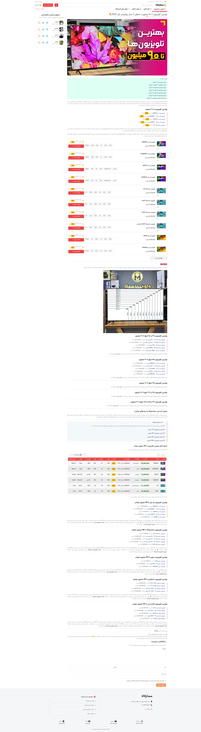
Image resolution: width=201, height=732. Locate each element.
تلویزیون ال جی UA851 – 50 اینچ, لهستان (155, 350)
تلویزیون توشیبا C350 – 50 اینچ (157, 345)
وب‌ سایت (163, 674)
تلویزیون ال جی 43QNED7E (148, 177)
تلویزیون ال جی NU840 (149, 236)
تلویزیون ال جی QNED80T (159, 113)
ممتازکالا (160, 17)
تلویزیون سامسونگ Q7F (159, 125)
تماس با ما (149, 709)
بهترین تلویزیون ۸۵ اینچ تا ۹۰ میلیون (157, 95)
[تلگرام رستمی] (47, 42)
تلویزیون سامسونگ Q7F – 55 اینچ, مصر (155, 366)
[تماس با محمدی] (39, 29)
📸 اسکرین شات (77, 455)
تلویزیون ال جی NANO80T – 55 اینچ (156, 374)
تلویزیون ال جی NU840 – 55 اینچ (157, 369)
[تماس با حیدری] (39, 36)
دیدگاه (164, 649)
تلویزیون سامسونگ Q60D (159, 544)
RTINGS (156, 631)
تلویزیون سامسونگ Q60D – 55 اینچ (156, 371)
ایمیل (115, 667)
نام (165, 667)
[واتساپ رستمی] (43, 42)
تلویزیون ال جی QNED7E (159, 119)
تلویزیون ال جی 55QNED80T (147, 154)
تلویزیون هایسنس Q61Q (159, 608)
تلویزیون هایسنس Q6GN (159, 613)
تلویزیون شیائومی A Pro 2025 (158, 583)
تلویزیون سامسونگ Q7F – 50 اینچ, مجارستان (154, 342)
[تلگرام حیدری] (47, 36)
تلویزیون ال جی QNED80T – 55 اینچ (156, 116)
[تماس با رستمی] (39, 42)
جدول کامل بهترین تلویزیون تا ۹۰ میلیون (156, 98)
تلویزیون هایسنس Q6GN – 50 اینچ (156, 616)
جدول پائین (117, 354)
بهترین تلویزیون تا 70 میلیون (155, 430)
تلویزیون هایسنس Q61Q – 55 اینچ (156, 610)
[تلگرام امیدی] (47, 22)
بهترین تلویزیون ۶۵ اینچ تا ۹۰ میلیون (157, 90)
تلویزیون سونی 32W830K (159, 566)
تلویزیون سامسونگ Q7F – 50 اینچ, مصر (155, 340)
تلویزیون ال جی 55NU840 (148, 247)
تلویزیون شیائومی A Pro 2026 (158, 586)
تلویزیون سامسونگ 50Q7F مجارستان (146, 224)
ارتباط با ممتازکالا (39, 9)
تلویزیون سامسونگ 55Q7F (148, 201)
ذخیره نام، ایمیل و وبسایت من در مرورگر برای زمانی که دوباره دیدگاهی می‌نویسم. (145, 681)
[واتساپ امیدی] (43, 22)
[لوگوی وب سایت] (161, 5)
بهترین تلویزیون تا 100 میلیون (155, 437)
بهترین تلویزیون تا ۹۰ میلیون (159, 82)
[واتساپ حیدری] (43, 36)
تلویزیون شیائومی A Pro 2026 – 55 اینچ (155, 591)
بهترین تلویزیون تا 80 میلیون (155, 433)
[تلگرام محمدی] (47, 29)
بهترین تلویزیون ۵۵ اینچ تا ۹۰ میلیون (157, 87)
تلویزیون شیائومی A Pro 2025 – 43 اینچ (155, 588)
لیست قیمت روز (47, 5)
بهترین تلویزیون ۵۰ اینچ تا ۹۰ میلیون (157, 85)
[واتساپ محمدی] (43, 29)
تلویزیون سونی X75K (160, 561)
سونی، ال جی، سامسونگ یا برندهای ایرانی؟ (150, 411)
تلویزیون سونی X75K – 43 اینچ (157, 564)
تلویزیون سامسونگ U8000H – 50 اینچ (156, 348)
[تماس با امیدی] (39, 22)
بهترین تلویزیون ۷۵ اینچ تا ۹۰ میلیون (157, 93)
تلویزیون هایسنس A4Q (159, 618)
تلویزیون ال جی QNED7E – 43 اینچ (157, 122)
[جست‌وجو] (56, 5)
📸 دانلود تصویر (158, 258)
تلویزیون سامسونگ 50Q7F (148, 212)
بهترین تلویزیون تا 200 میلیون (155, 441)
